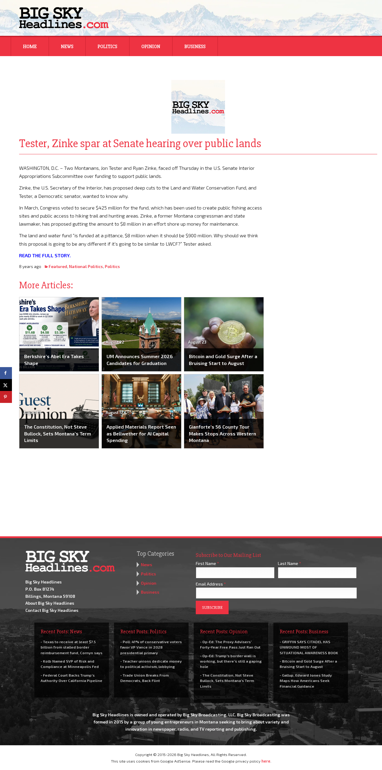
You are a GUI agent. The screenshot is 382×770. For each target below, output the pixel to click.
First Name (207, 563)
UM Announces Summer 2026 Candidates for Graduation (140, 359)
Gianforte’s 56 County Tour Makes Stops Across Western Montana (222, 433)
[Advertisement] (324, 201)
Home (30, 47)
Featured (58, 266)
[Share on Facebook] (6, 373)
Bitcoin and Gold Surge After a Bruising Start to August (223, 359)
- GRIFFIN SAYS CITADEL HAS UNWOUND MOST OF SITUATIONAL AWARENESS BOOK (309, 647)
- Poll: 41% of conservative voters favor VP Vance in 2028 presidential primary (151, 647)
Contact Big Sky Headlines (51, 610)
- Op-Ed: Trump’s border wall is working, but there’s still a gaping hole (231, 661)
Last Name (289, 563)
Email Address (211, 583)
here (265, 761)
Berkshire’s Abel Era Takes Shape (54, 359)
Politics (107, 47)
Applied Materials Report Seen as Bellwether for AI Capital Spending (141, 433)
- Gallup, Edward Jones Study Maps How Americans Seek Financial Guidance (306, 680)
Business (195, 47)
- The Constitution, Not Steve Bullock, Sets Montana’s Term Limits (227, 680)
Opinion (150, 47)
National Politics (86, 266)
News (67, 47)
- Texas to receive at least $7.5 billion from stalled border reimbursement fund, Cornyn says (71, 647)
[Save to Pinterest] (6, 397)
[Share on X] (6, 385)
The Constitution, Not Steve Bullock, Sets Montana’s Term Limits (57, 433)
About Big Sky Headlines (49, 603)
